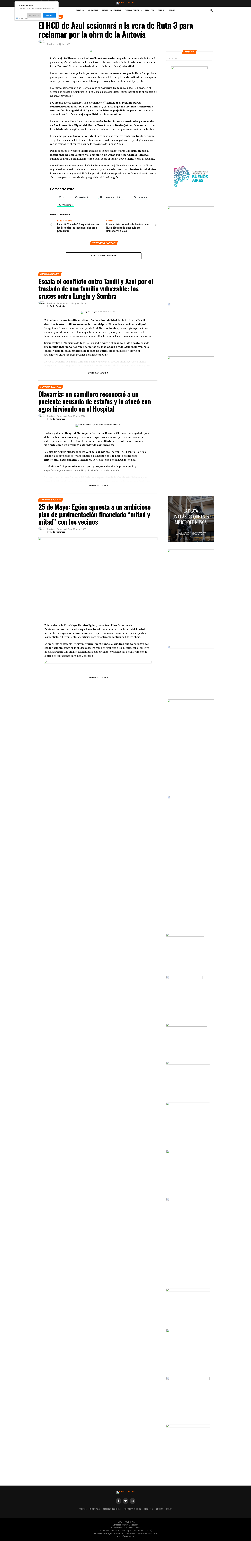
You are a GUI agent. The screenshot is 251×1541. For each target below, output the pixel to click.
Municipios (93, 10)
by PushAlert (23, 18)
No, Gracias (34, 15)
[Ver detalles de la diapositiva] (191, 176)
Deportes (149, 10)
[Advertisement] (189, 128)
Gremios (161, 10)
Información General (111, 10)
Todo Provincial (58, 306)
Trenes (172, 10)
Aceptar (49, 15)
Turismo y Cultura (133, 10)
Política (80, 10)
